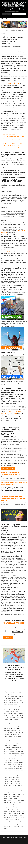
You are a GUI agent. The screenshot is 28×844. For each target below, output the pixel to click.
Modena (5, 796)
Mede (5, 713)
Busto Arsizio (7, 721)
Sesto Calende (7, 730)
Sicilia (14, 824)
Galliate (17, 691)
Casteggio (12, 711)
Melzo (5, 755)
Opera (18, 760)
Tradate (15, 723)
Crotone (11, 783)
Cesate (18, 758)
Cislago (5, 732)
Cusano (22, 753)
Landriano (10, 713)
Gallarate (13, 721)
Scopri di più (8, 637)
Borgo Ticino (6, 696)
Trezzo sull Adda (7, 764)
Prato (10, 804)
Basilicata (6, 819)
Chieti (11, 781)
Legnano (15, 734)
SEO (8, 252)
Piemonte (21, 823)
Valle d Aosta (16, 826)
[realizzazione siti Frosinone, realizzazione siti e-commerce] (14, 308)
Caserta (12, 779)
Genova (15, 787)
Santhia (5, 702)
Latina (5, 790)
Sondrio (19, 809)
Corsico (14, 740)
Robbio (21, 715)
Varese (22, 813)
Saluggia (19, 706)
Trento (5, 813)
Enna (19, 783)
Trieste (14, 813)
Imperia (11, 789)
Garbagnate (18, 743)
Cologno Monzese (8, 736)
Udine (18, 813)
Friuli (13, 821)
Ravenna (19, 804)
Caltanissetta (16, 777)
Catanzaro (6, 781)
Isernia (15, 789)
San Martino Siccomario (9, 715)
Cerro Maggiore (12, 758)
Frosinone (10, 787)
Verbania (11, 815)
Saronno (18, 721)
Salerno (17, 807)
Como (15, 781)
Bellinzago (21, 692)
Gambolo (6, 709)
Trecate (12, 691)
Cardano (11, 726)
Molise (16, 823)
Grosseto (6, 789)
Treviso (9, 813)
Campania (16, 819)
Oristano (6, 798)
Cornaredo (21, 749)
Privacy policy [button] (15, 11)
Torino (18, 811)
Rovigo (13, 807)
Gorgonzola (6, 751)
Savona (5, 809)
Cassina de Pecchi (8, 762)
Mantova (15, 792)
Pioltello (22, 738)
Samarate (6, 726)
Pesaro (13, 800)
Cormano (12, 751)
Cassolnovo (6, 711)
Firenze (14, 785)
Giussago (16, 719)
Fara (9, 700)
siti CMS (14, 413)
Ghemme (19, 698)
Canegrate (15, 762)
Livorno (17, 790)
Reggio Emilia (15, 806)
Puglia (5, 824)
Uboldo (19, 730)
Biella (5, 775)
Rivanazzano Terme (8, 719)
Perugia (9, 800)
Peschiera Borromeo (16, 747)
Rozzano (6, 738)
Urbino (18, 800)
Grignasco (21, 696)
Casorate (20, 709)
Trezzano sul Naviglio (13, 749)
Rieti (20, 806)
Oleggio (5, 692)
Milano (22, 794)
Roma (9, 807)
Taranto (5, 811)
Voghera (11, 708)
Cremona (6, 783)
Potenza (5, 804)
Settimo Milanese (19, 751)
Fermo (5, 785)
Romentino (10, 694)
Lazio (17, 821)
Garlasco (11, 709)
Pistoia (13, 802)
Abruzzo (22, 817)
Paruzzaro (14, 700)
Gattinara (11, 702)
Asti (5, 772)
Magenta (15, 745)
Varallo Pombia (14, 696)
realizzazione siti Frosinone (15, 276)
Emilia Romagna (7, 821)
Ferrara (9, 785)
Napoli (14, 796)
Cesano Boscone (7, 747)
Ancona (5, 770)
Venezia (5, 815)
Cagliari (10, 777)
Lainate (9, 745)
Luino (16, 726)
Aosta (10, 770)
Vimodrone (11, 757)
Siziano (17, 715)
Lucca (5, 792)
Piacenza (6, 802)
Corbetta (10, 755)
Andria (21, 772)
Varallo (5, 704)
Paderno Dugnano (17, 736)
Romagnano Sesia (12, 698)
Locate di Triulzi (11, 768)
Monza (10, 796)
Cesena (5, 787)
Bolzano (14, 775)
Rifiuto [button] (6, 14)
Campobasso (7, 779)
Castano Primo (15, 766)
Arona (22, 691)
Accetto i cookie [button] (18, 14)
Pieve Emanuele (18, 757)
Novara (5, 828)
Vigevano (6, 708)
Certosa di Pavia (19, 717)
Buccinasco (12, 743)
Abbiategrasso (7, 741)
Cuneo (15, 783)
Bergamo (20, 774)
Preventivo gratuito (8, 468)
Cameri (10, 692)
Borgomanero (7, 691)
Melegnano (15, 755)
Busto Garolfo (13, 760)
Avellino (8, 772)
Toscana (19, 824)
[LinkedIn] (26, 52)
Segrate (10, 740)
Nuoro (18, 796)
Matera (13, 794)
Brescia (19, 775)
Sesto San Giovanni (20, 732)
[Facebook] (19, 52)
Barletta (16, 772)
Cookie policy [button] (8, 11)
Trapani (22, 811)
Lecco (13, 790)
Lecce (9, 790)
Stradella (21, 708)
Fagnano (6, 728)
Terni (14, 811)
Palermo (15, 798)
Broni (15, 709)
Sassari (22, 807)
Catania (17, 779)
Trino (22, 702)
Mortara (16, 708)
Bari (12, 772)
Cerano (5, 694)
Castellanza (20, 726)
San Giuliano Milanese (14, 738)
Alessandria (19, 768)
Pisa (10, 802)
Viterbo (17, 817)
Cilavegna (6, 717)
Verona (20, 815)
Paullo (9, 766)
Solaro (23, 758)
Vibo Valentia (7, 817)
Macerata (10, 792)
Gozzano (16, 694)
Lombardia (6, 823)
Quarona (14, 706)
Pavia (5, 800)
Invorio (5, 698)
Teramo (10, 811)
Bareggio (21, 755)
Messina (18, 794)
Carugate (6, 758)
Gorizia (20, 787)
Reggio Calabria (7, 806)
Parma (19, 798)
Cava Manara (18, 711)
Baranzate (20, 764)
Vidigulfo (15, 713)
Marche (11, 823)
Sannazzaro (12, 717)
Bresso (5, 745)
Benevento (14, 774)
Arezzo (17, 770)
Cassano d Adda (15, 753)
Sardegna (10, 824)
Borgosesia (20, 700)
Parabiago (6, 743)
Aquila (13, 770)
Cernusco (20, 740)
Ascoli (22, 770)
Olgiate (10, 728)
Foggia (18, 785)
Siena (9, 809)
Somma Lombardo (8, 724)
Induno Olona (11, 732)
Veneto (22, 826)
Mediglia (21, 762)
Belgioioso (21, 713)
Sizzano (5, 700)
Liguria (20, 821)
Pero (21, 766)
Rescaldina (6, 760)
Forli (22, 785)
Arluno (5, 766)
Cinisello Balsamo (8, 734)
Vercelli (15, 815)
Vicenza (12, 817)
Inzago (5, 768)
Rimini (5, 807)
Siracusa (14, 809)
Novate (5, 753)
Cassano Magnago (8, 723)
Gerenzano (13, 730)
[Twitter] (23, 52)
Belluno (9, 774)
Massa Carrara (7, 794)
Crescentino (16, 702)
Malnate (20, 724)
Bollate (5, 740)
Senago (5, 749)
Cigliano (16, 704)
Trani (5, 774)
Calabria (11, 819)
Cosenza (19, 781)
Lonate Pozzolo (16, 728)
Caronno (15, 724)
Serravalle (10, 704)
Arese (9, 753)
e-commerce (8, 411)
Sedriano (14, 764)
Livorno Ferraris (7, 706)
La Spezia (20, 789)
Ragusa (14, 804)
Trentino (6, 826)
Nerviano (6, 757)
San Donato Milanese (16, 741)
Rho (19, 734)
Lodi (21, 790)
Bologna (9, 775)
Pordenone (18, 802)
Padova (10, 798)
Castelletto (15, 692)
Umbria (10, 826)
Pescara (22, 800)
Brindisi (5, 777)
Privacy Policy (5, 841)
